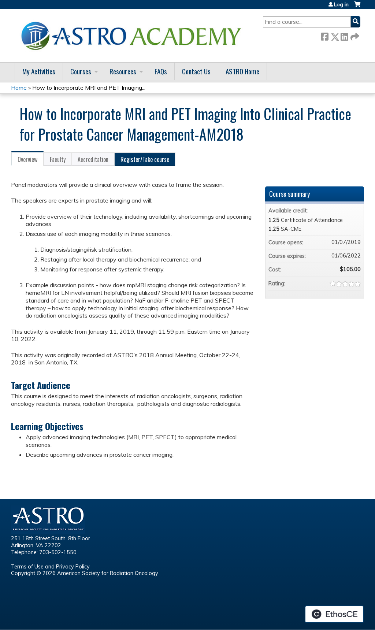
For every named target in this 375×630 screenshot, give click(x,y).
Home (19, 87)
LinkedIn (344, 35)
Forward (354, 35)
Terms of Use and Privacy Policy (50, 566)
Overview (27, 159)
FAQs (161, 71)
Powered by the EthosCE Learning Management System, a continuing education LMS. (334, 614)
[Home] (134, 35)
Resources (122, 71)
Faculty (58, 159)
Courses (80, 71)
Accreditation (93, 159)
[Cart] (357, 7)
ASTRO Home (242, 71)
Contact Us (196, 71)
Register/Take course (144, 159)
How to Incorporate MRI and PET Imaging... (88, 87)
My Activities (38, 71)
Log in (341, 4)
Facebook (324, 35)
